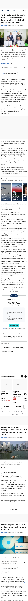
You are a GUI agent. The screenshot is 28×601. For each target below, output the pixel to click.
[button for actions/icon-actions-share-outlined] (24, 67)
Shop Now (6, 406)
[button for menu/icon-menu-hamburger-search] (25, 11)
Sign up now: (4, 25)
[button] (22, 10)
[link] (9, 10)
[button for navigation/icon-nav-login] (22, 10)
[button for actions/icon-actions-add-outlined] (11, 63)
